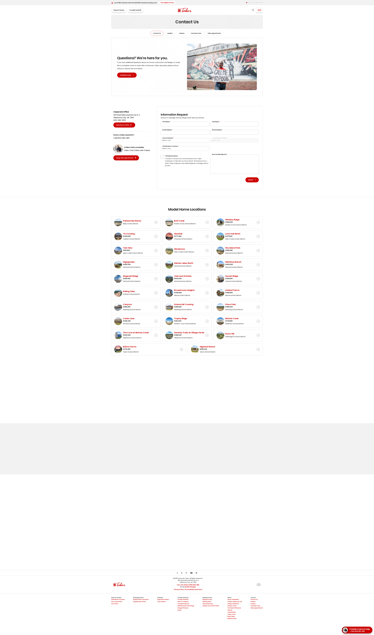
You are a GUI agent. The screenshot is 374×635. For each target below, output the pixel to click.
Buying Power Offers (139, 601)
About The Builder (233, 599)
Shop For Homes (116, 597)
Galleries (160, 597)
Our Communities (116, 601)
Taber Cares (231, 614)
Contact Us (157, 33)
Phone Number (217, 130)
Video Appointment (214, 33)
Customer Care (196, 33)
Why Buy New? (207, 601)
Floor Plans (114, 604)
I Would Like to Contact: (170, 146)
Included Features (183, 604)
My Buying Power (138, 597)
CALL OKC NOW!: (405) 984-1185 (188, 585)
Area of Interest (168, 138)
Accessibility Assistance (193, 589)
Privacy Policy (179, 589)
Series (179, 610)
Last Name (216, 122)
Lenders (170, 33)
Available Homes (125, 75)
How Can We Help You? (219, 154)
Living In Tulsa (232, 606)
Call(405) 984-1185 (121, 138)
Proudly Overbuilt (135, 10)
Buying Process (207, 597)
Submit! (250, 180)
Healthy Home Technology (186, 606)
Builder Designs (190, 587)
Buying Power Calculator (141, 599)
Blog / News (231, 616)
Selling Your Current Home (211, 606)
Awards (230, 610)
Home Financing (208, 604)
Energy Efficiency (183, 608)
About (229, 597)
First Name (166, 122)
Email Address (167, 130)
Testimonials (232, 612)
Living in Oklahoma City (235, 601)
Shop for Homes (118, 10)
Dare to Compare (183, 601)
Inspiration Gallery (163, 599)
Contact (253, 597)
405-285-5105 (119, 120)
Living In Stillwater (233, 604)
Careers (181, 33)
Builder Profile (232, 618)
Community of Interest (220, 138)
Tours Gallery (161, 601)
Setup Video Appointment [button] (125, 158)
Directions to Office (122, 125)
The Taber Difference (234, 608)
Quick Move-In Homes (118, 599)
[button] (246, 2)
